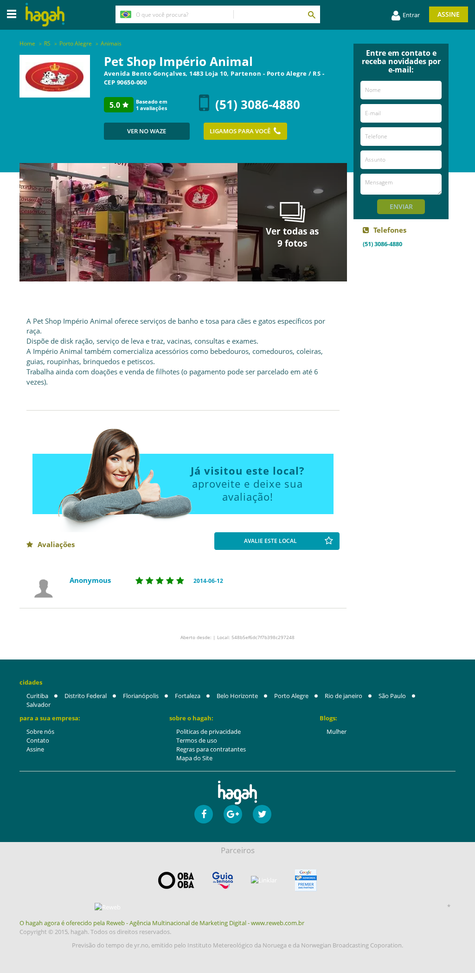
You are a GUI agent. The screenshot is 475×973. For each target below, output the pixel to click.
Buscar (311, 14)
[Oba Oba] (176, 880)
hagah (45, 14)
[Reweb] (107, 907)
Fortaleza (187, 696)
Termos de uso (196, 740)
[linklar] (264, 880)
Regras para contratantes (211, 749)
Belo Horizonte (237, 696)
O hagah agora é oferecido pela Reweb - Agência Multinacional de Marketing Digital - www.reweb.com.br (161, 923)
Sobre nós (40, 731)
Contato (37, 740)
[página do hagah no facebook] (203, 814)
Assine (448, 14)
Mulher (337, 731)
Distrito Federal (85, 696)
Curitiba (37, 696)
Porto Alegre (291, 696)
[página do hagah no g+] (233, 814)
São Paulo (392, 696)
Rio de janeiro (343, 696)
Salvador (38, 704)
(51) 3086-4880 (257, 104)
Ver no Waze (146, 131)
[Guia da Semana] (222, 880)
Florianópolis (141, 696)
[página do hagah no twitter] (262, 814)
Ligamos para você (240, 131)
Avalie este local (270, 541)
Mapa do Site (194, 758)
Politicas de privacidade (208, 731)
